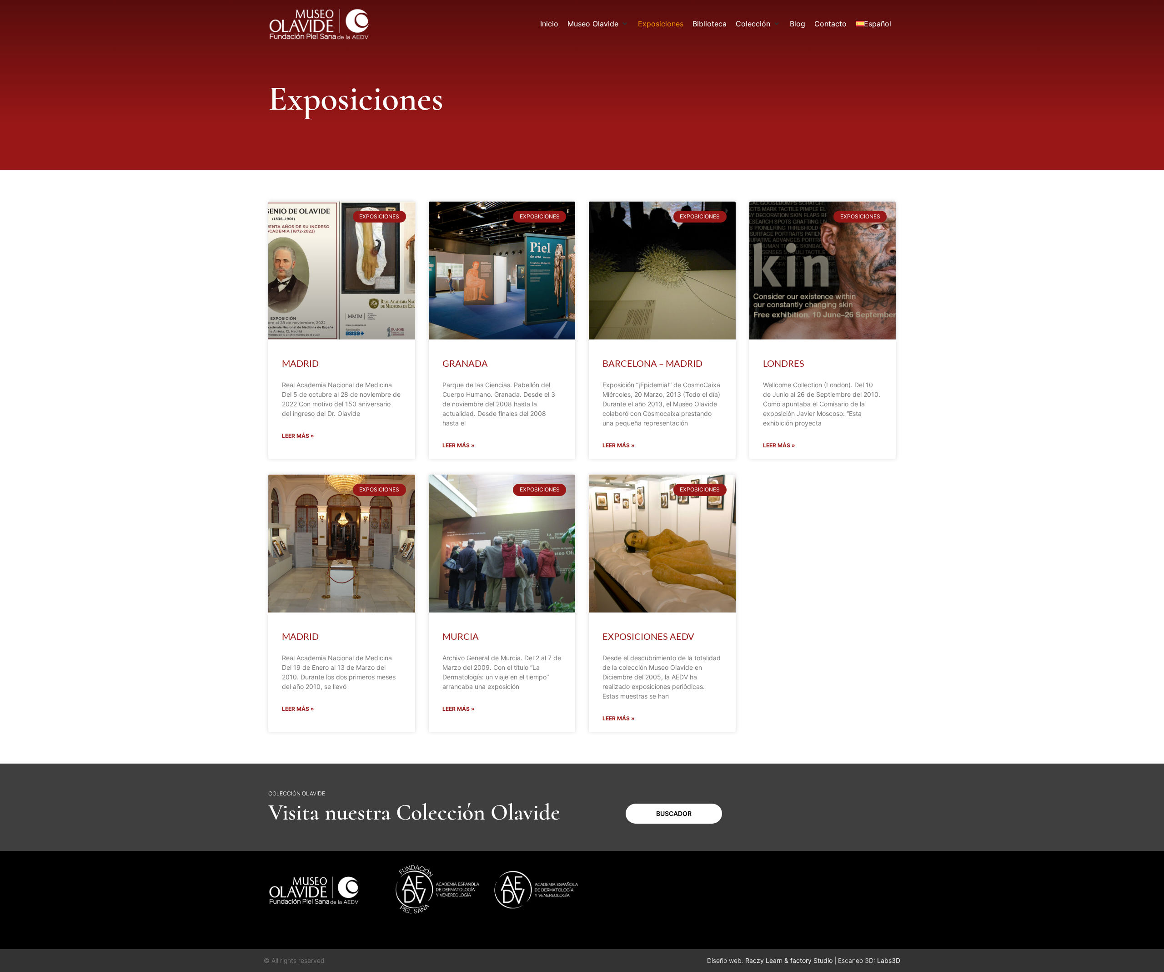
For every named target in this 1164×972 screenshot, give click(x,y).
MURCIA (460, 636)
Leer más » (298, 435)
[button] (598, 23)
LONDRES (783, 363)
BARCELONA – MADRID (652, 363)
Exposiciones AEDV (648, 636)
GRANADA (465, 363)
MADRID (300, 363)
